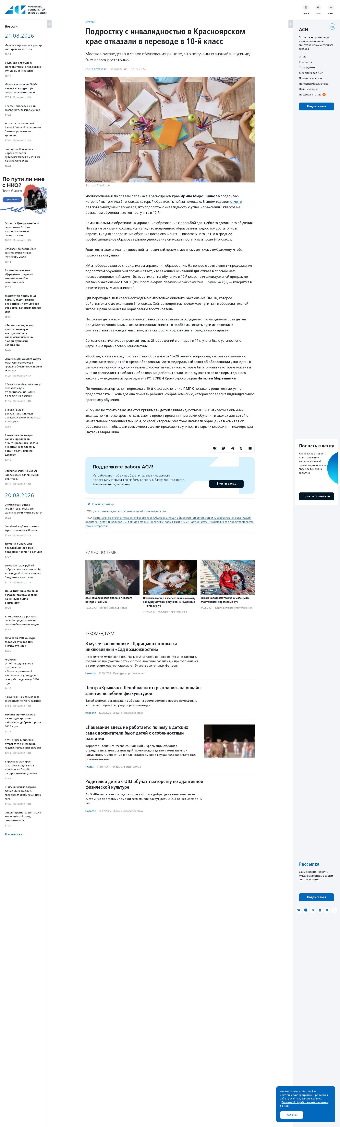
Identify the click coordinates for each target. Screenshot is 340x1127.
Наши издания (308, 89)
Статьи (90, 21)
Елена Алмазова (95, 69)
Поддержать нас (310, 94)
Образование (118, 69)
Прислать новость (310, 78)
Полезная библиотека (313, 83)
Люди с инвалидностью (113, 607)
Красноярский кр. (103, 504)
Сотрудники (307, 67)
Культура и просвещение (172, 611)
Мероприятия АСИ (311, 72)
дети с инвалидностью (107, 511)
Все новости (13, 834)
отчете (236, 202)
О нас (302, 56)
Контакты (305, 62)
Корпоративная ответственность (234, 607)
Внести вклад (226, 484)
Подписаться (316, 106)
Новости (90, 673)
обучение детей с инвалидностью (144, 511)
